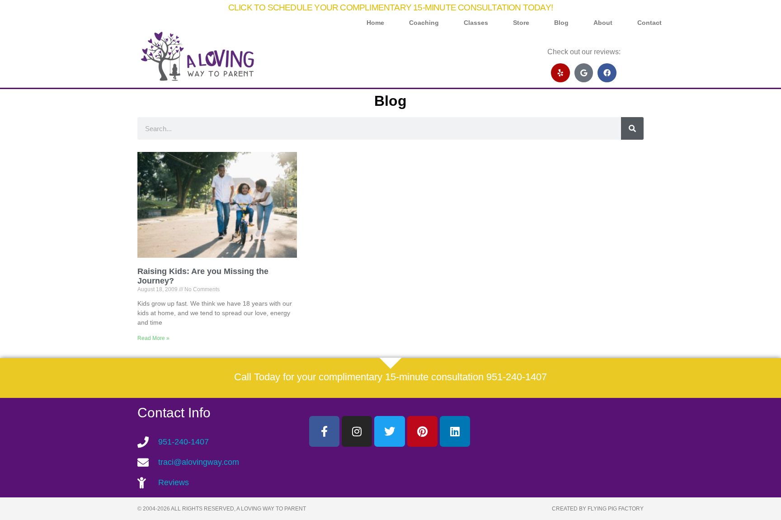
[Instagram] (357, 431)
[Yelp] (560, 72)
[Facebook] (607, 72)
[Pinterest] (422, 431)
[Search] (632, 128)
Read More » (153, 338)
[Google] (583, 72)
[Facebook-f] (324, 431)
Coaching (424, 23)
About (602, 23)
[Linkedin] (455, 431)
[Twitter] (389, 431)
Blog (561, 23)
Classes (476, 23)
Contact (649, 23)
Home (375, 23)
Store (521, 23)
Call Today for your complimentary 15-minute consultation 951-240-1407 (390, 377)
